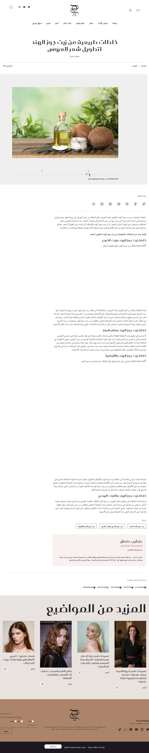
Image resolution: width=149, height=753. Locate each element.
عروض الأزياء (103, 23)
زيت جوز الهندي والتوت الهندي (112, 526)
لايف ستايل (67, 23)
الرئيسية (143, 66)
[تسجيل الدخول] (130, 10)
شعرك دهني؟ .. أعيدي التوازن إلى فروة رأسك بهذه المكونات (18, 659)
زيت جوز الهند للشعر (137, 526)
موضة (114, 23)
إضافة (6, 731)
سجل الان (53, 746)
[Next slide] (42, 171)
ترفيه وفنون (80, 23)
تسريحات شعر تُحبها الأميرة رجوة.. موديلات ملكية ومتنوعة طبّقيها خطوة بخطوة (131, 676)
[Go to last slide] (88, 171)
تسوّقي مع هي (37, 23)
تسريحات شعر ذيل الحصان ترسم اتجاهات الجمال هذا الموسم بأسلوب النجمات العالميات (94, 661)
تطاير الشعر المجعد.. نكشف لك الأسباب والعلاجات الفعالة (56, 674)
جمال (91, 23)
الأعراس (134, 66)
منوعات (12, 721)
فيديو (49, 23)
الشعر (144, 687)
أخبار (56, 23)
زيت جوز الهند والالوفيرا (86, 526)
